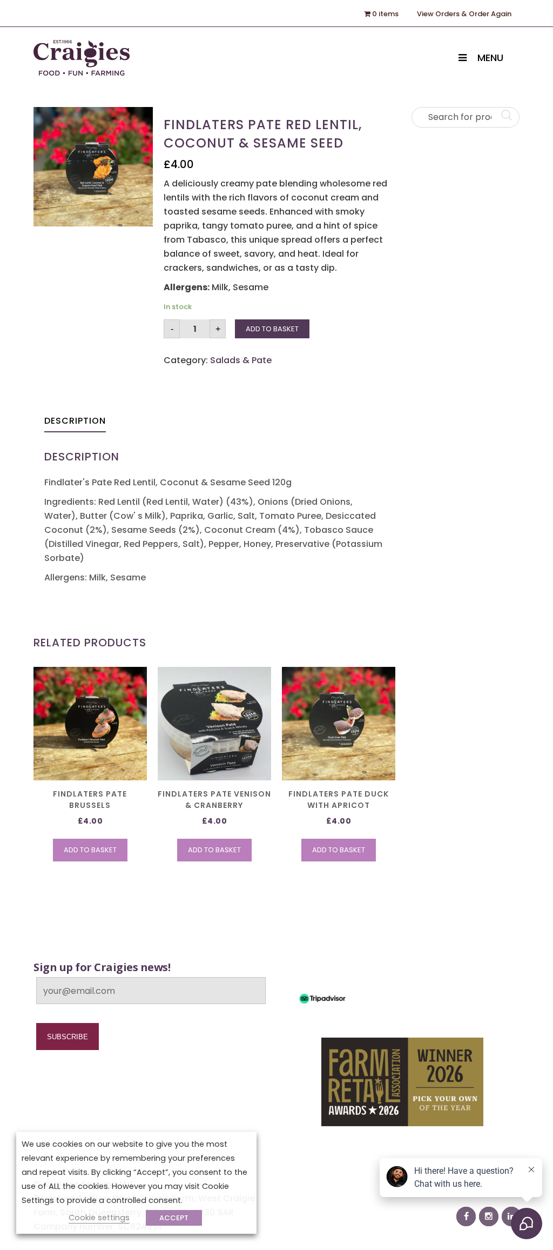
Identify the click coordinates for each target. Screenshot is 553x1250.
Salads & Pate (241, 360)
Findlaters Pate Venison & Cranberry (214, 799)
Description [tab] (75, 421)
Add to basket (272, 329)
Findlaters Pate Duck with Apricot (338, 799)
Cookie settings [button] (99, 1217)
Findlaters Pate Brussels (90, 799)
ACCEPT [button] (173, 1218)
